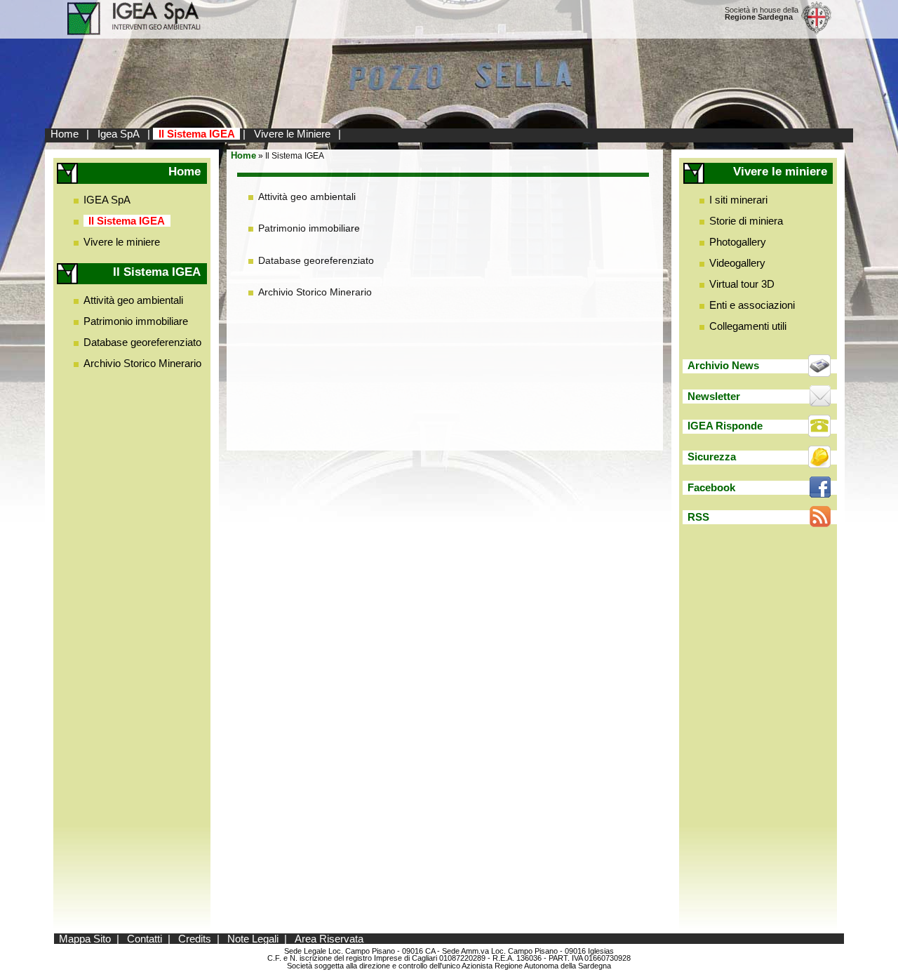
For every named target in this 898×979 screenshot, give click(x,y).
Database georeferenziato (142, 342)
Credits (194, 939)
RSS (698, 517)
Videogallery (737, 263)
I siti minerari (738, 200)
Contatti (144, 939)
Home (65, 134)
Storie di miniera (746, 221)
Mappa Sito (85, 939)
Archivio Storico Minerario (142, 363)
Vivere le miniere (121, 242)
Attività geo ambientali (133, 300)
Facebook (711, 487)
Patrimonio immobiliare (135, 321)
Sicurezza (712, 456)
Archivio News (723, 365)
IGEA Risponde (725, 426)
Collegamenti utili (747, 326)
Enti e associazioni (752, 305)
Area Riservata (329, 939)
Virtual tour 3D (742, 284)
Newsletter (714, 396)
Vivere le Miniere (292, 134)
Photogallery (737, 242)
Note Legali (253, 939)
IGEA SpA (106, 200)
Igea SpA (119, 134)
